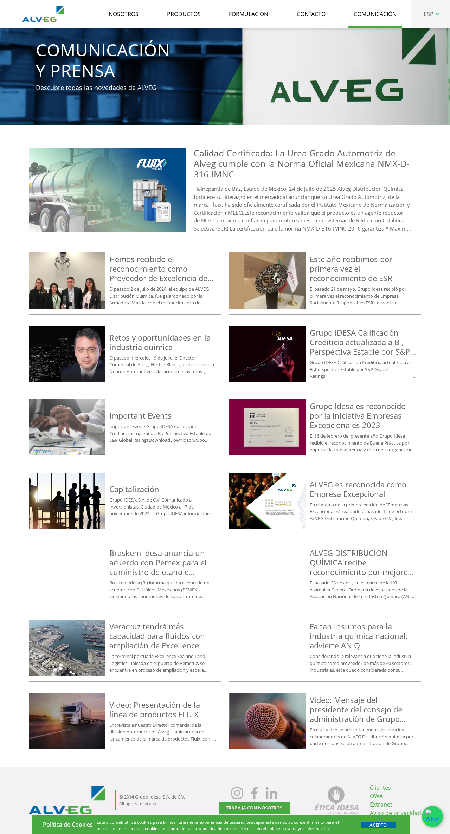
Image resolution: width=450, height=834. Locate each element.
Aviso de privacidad (395, 813)
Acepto (378, 825)
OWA (376, 796)
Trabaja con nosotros (254, 807)
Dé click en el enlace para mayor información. (285, 829)
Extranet (381, 804)
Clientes (380, 787)
